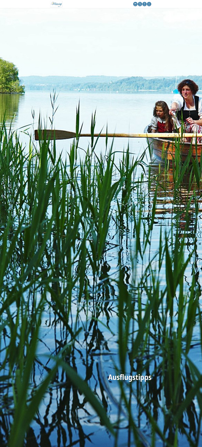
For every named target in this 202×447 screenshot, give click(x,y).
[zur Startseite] (56, 4)
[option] (101, 227)
